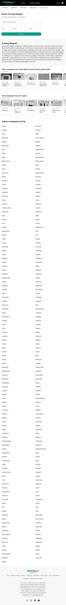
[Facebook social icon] (27, 600)
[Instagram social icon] (35, 600)
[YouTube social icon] (39, 600)
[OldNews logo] (8, 2)
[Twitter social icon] (31, 600)
